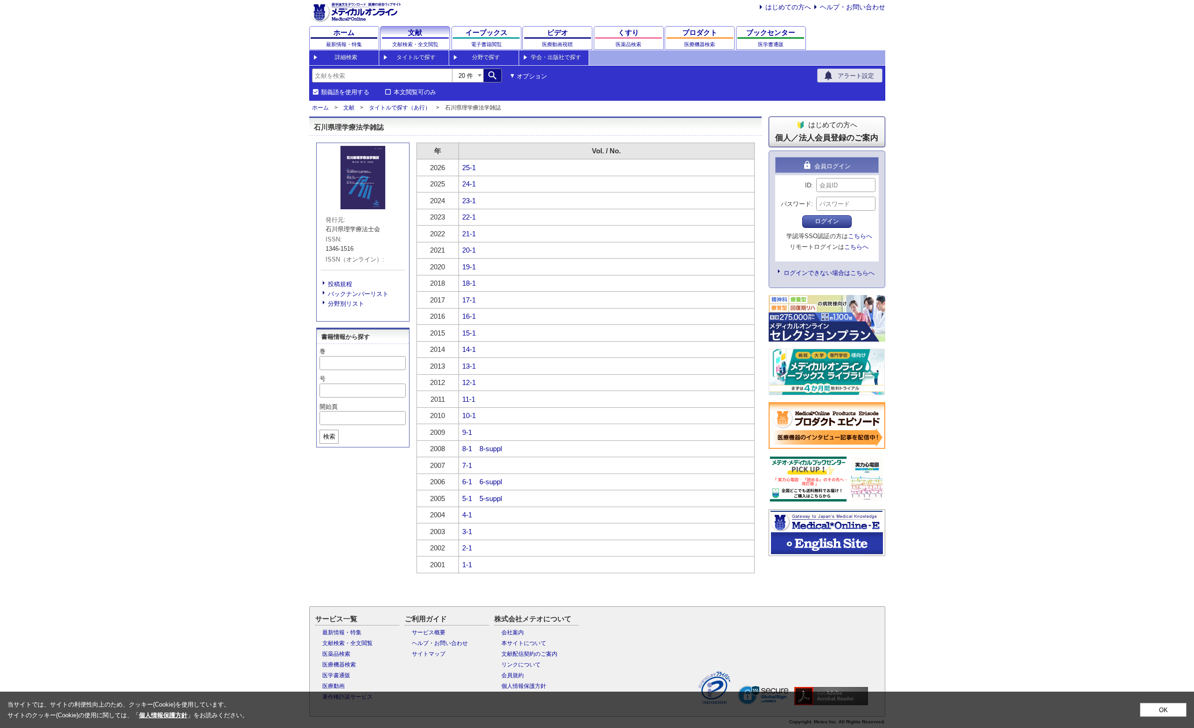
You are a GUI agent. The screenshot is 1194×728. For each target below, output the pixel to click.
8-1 (467, 449)
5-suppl (490, 498)
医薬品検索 (336, 654)
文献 (348, 107)
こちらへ (860, 236)
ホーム (320, 107)
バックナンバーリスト (358, 293)
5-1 (467, 498)
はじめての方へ (788, 7)
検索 (329, 436)
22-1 (469, 217)
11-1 (468, 399)
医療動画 (333, 686)
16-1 (469, 316)
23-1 (469, 201)
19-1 (469, 267)
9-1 (467, 432)
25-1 (469, 168)
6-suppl (490, 482)
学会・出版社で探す (556, 57)
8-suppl (490, 449)
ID (808, 185)
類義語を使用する (345, 92)
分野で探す (486, 57)
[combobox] (382, 75)
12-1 (469, 382)
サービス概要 (428, 632)
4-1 (467, 515)
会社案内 (512, 632)
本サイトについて (523, 643)
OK (1163, 710)
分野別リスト (346, 303)
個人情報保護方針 (523, 686)
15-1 (469, 333)
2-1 (467, 548)
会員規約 (512, 675)
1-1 (467, 565)
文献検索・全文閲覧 (347, 643)
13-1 (469, 366)
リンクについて (521, 664)
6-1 (467, 482)
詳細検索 (346, 57)
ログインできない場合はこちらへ (829, 272)
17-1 (469, 300)
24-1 (469, 184)
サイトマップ (428, 654)
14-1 (469, 349)
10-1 (469, 415)
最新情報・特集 (341, 632)
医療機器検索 (339, 664)
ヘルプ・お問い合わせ (852, 7)
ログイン (827, 221)
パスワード (796, 203)
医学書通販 (336, 675)
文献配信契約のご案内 (529, 654)
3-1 (467, 532)
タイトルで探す (416, 57)
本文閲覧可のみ (415, 92)
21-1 (469, 234)
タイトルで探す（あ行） (399, 107)
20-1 (469, 250)
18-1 (469, 283)
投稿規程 (340, 284)
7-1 (467, 465)
